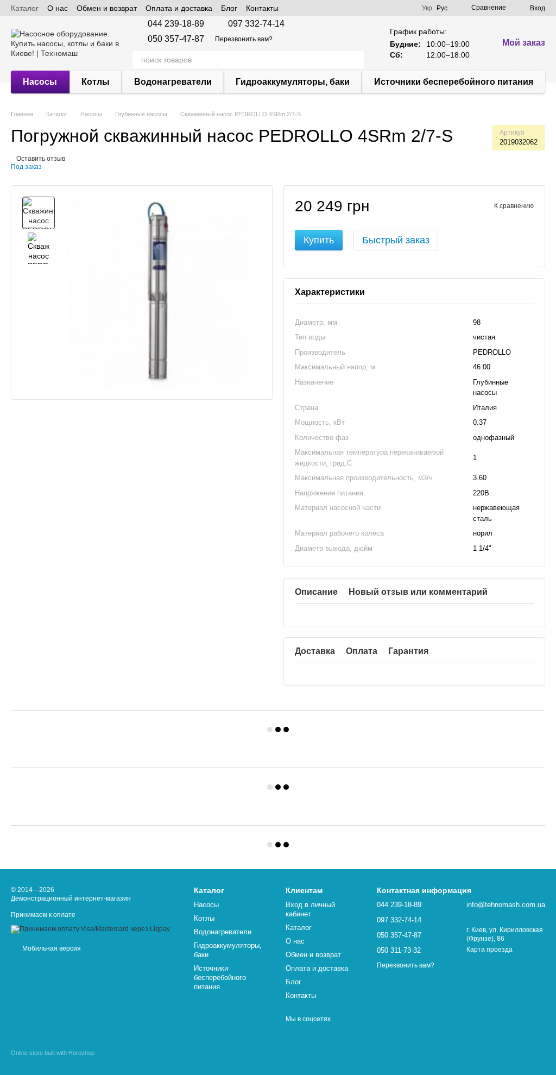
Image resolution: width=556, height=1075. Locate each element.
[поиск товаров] (355, 59)
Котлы (95, 81)
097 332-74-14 (256, 24)
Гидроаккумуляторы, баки (293, 81)
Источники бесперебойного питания (453, 81)
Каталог (25, 8)
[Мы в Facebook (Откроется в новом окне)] (293, 8)
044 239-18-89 (176, 24)
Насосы (40, 81)
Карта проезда (489, 949)
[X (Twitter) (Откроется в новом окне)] (306, 8)
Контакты (262, 8)
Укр (427, 8)
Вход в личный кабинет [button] (310, 909)
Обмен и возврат (107, 8)
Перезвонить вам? (244, 39)
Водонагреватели (173, 81)
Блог (229, 8)
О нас (57, 8)
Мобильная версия (51, 948)
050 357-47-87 (176, 39)
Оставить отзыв (40, 158)
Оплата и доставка (179, 8)
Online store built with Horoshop (52, 1052)
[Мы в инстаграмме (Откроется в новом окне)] (319, 8)
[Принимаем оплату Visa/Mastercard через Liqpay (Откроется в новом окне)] (90, 929)
